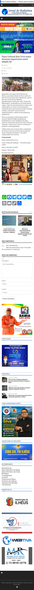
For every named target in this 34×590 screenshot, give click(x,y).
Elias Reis (5, 73)
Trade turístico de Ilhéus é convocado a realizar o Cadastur (9, 230)
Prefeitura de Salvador (9, 483)
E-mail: (4, 289)
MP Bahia (5, 474)
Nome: (4, 280)
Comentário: (5, 261)
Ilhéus (4, 70)
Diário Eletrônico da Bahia (11, 470)
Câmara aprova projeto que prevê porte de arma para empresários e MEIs (20, 396)
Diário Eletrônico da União (11, 472)
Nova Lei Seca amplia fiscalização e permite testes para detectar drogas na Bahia (19, 381)
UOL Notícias (6, 485)
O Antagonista (7, 475)
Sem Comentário (7, 68)
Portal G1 (5, 477)
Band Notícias (7, 468)
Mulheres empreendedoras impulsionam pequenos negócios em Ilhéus (25, 232)
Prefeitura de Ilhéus (9, 479)
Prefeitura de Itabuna (9, 481)
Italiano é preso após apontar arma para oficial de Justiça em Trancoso (19, 388)
